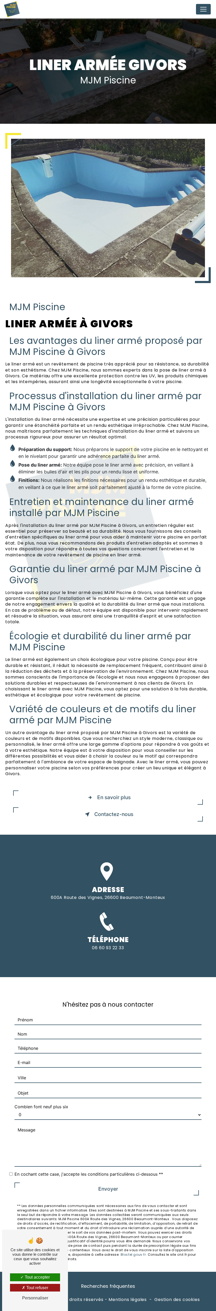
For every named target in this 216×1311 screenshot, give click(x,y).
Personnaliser (35, 1298)
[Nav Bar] (203, 9)
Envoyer (108, 1189)
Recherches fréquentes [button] (108, 1286)
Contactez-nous (113, 814)
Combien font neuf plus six (41, 1106)
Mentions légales (128, 1300)
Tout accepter (37, 1277)
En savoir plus (114, 797)
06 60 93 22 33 (108, 948)
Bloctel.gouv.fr (133, 1254)
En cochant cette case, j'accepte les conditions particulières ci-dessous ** (88, 1174)
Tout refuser (36, 1287)
